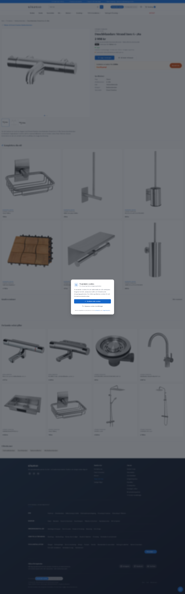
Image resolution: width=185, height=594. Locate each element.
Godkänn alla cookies (93, 301)
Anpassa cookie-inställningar (94, 306)
